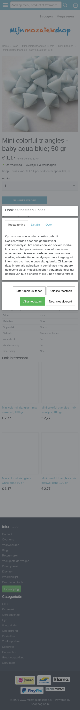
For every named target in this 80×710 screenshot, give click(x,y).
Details (35, 224)
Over (49, 224)
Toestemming (16, 224)
